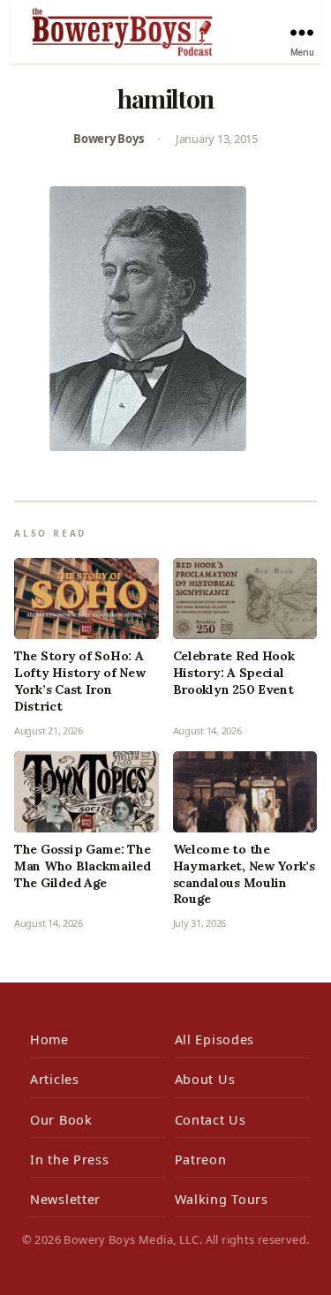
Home (49, 1039)
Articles (54, 1079)
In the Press (69, 1159)
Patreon (201, 1159)
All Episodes (215, 1039)
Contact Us (210, 1119)
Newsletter (65, 1199)
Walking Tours (221, 1199)
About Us (205, 1079)
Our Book (61, 1119)
